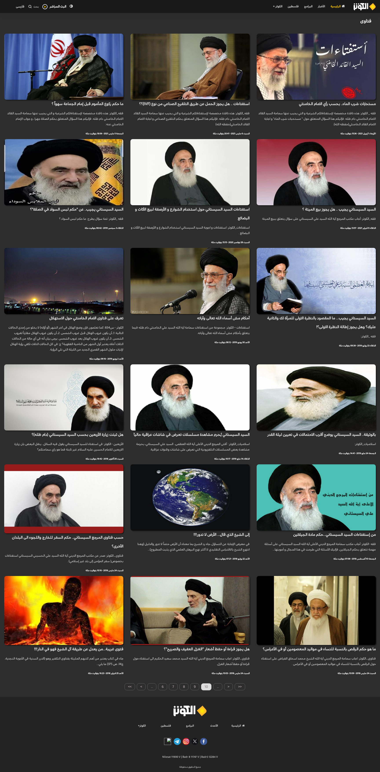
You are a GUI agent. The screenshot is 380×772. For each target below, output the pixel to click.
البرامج (308, 6)
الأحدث (214, 725)
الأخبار (321, 6)
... (152, 686)
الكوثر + (277, 6)
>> (130, 686)
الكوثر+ (142, 725)
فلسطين (293, 6)
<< (240, 686)
